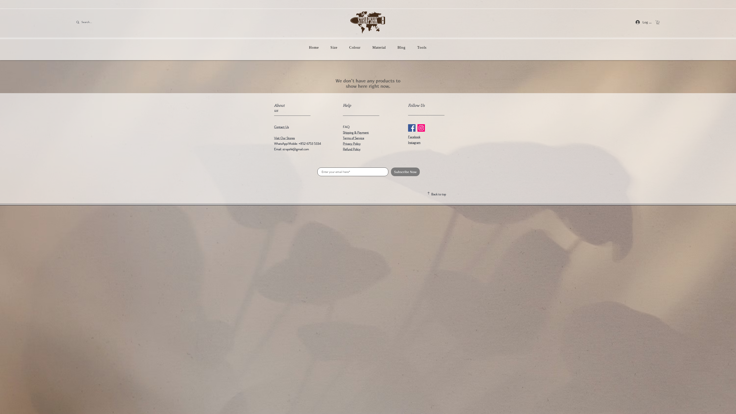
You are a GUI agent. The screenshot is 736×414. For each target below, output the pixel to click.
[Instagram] (421, 128)
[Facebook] (412, 128)
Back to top (438, 194)
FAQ (346, 127)
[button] (658, 22)
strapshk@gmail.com (296, 149)
